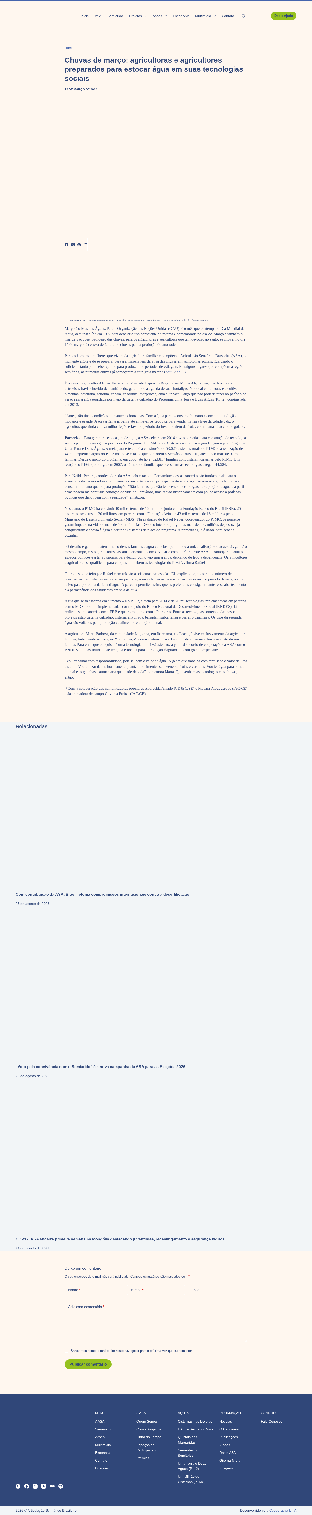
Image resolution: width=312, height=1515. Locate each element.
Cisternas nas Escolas (195, 1421)
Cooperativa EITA (282, 1510)
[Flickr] (52, 1486)
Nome (74, 1290)
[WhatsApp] (18, 1486)
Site (196, 1290)
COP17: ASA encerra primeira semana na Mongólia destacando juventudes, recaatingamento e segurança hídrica (120, 1239)
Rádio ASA (227, 1453)
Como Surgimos (148, 1429)
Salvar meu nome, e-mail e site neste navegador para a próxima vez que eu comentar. (132, 1351)
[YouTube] (43, 1486)
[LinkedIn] (86, 244)
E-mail (137, 1290)
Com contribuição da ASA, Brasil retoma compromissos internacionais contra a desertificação (102, 894)
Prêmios (142, 1458)
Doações (102, 1468)
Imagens (226, 1468)
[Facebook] (66, 244)
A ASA (99, 1421)
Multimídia (203, 16)
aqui (169, 372)
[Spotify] (60, 1486)
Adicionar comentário (86, 1307)
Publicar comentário (88, 1364)
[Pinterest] (79, 244)
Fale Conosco (271, 1421)
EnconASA (181, 16)
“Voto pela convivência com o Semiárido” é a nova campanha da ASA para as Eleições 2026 (100, 1067)
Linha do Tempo (148, 1437)
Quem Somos (147, 1421)
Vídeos (224, 1445)
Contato (228, 16)
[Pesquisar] (243, 16)
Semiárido (115, 16)
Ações (157, 16)
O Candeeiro (229, 1429)
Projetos (135, 16)
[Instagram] (35, 1486)
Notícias (225, 1421)
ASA (98, 16)
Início (84, 16)
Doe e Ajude (283, 16)
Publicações (228, 1437)
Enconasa (102, 1453)
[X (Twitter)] (73, 244)
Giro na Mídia (229, 1460)
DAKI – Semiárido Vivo (195, 1429)
